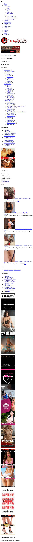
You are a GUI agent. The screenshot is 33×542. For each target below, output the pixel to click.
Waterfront (9, 124)
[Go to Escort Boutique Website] (8, 335)
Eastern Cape (7, 70)
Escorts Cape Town (11, 16)
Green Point (10, 113)
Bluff (8, 85)
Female (8, 6)
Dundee (9, 86)
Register (6, 30)
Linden (8, 78)
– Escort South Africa (9, 134)
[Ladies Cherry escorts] (10, 52)
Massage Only (7, 23)
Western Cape (8, 55)
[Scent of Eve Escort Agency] (8, 448)
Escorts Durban (10, 19)
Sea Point (9, 118)
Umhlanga (9, 99)
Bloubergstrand (10, 103)
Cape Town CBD (11, 107)
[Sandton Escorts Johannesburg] (8, 487)
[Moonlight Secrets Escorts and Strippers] (8, 353)
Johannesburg (10, 77)
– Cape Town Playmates (10, 133)
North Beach (10, 98)
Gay (8, 11)
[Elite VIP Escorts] (8, 534)
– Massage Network (8, 131)
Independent (10, 13)
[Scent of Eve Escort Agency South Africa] (10, 49)
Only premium (6, 177)
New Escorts (7, 24)
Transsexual (10, 12)
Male (8, 8)
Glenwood (9, 89)
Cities (5, 15)
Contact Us (6, 34)
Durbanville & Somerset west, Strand (16, 111)
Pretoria (9, 81)
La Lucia (9, 91)
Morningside (10, 93)
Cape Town (9, 104)
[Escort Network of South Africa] (14, 44)
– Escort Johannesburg (9, 143)
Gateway (9, 88)
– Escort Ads (7, 145)
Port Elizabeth (10, 71)
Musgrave (9, 95)
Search (5, 33)
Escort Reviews (7, 22)
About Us (6, 27)
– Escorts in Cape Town (9, 136)
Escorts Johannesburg (12, 17)
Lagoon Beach (10, 114)
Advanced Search (8, 26)
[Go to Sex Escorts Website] (8, 167)
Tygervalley (10, 121)
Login (5, 31)
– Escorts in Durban (8, 137)
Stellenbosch (10, 120)
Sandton (9, 82)
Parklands (9, 117)
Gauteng (6, 72)
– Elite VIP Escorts (8, 140)
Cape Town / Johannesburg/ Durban (15, 106)
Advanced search (5, 181)
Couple (8, 9)
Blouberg (9, 102)
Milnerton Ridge (11, 116)
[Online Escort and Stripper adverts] (8, 514)
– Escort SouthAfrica (9, 144)
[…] (18, 201)
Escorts (5, 5)
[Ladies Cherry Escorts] (8, 516)
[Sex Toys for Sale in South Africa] (8, 389)
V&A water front (11, 123)
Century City (10, 109)
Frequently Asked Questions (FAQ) (12, 270)
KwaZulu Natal (7, 84)
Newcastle (9, 96)
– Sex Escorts (7, 138)
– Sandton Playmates (9, 141)
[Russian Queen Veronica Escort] (8, 424)
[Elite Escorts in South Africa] (8, 368)
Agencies (6, 20)
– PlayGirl (6, 130)
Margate (9, 92)
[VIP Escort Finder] (8, 467)
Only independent (6, 178)
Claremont (9, 110)
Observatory (10, 79)
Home (5, 4)
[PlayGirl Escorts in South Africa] (8, 297)
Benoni (8, 74)
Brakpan (9, 75)
